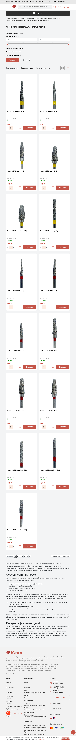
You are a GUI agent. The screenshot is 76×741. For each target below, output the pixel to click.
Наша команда (29, 712)
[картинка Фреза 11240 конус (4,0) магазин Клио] (21, 151)
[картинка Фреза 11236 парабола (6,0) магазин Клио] (21, 211)
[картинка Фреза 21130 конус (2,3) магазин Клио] (54, 271)
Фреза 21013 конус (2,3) (15, 290)
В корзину (29, 128)
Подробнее (42, 739)
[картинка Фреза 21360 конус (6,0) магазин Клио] (54, 391)
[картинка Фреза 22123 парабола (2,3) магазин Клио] (54, 451)
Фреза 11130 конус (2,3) (15, 111)
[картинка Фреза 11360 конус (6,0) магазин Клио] (54, 151)
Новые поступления (43, 68)
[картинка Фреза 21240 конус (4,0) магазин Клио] (54, 331)
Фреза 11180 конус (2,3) (48, 111)
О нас (48, 2)
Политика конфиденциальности (34, 692)
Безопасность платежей (14, 706)
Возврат (8, 704)
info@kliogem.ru (58, 703)
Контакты (61, 2)
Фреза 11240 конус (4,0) (15, 171)
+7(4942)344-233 (58, 692)
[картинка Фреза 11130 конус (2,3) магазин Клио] (21, 92)
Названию (24, 68)
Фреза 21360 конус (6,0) (48, 410)
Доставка (9, 2)
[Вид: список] (68, 68)
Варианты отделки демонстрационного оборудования (35, 715)
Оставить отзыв (16, 713)
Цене (32, 68)
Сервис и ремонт (28, 2)
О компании (28, 685)
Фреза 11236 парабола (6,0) (17, 231)
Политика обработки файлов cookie (35, 727)
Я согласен (65, 738)
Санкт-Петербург (58, 686)
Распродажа (10, 687)
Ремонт (26, 682)
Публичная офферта (12, 709)
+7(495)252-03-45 (58, 683)
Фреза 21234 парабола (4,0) (17, 530)
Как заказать (10, 696)
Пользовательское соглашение (34, 734)
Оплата (17, 2)
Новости (27, 695)
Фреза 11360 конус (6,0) (48, 171)
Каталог (39, 13)
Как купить (40, 2)
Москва (55, 682)
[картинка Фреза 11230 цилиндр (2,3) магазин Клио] (54, 211)
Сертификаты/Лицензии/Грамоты (35, 710)
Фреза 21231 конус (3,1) (15, 350)
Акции (53, 2)
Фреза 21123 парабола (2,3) (17, 470)
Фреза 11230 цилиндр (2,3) (49, 231)
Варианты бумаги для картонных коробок (34, 706)
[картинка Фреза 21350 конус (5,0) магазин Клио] (21, 391)
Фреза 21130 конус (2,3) (48, 290)
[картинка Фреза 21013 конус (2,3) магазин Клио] (21, 271)
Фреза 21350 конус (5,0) (15, 410)
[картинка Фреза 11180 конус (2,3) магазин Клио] (54, 92)
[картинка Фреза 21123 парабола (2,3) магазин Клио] (21, 451)
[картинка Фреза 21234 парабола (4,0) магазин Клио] (21, 510)
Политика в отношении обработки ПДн (35, 731)
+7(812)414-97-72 (58, 688)
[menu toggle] (7, 6)
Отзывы (27, 703)
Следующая (65, 556)
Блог (25, 690)
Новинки (8, 685)
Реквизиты (27, 698)
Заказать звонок (60, 697)
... (27, 556)
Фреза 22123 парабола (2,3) (50, 470)
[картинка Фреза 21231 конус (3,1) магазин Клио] (21, 331)
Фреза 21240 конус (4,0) (48, 350)
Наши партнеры (29, 700)
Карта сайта (57, 708)
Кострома (56, 690)
